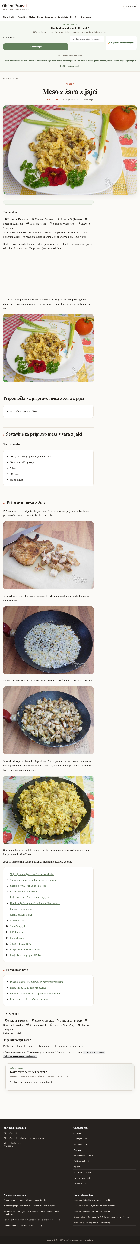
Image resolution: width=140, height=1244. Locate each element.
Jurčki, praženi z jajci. (21, 914)
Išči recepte (131, 6)
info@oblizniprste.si (12, 1143)
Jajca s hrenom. (18, 937)
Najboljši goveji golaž (128, 61)
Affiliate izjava (79, 1184)
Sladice (32, 17)
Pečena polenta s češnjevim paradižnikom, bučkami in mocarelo (32, 1220)
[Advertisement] (48, 273)
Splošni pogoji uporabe (83, 1155)
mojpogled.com (80, 1138)
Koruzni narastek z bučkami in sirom (29, 999)
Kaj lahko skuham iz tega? (121, 43)
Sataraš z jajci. (17, 920)
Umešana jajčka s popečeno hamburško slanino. (35, 903)
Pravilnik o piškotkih (82, 1172)
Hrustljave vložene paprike (70, 66)
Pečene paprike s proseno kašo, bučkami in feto (25, 1200)
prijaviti (48, 1082)
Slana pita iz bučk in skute (98, 1223)
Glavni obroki (9, 17)
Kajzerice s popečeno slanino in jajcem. (30, 897)
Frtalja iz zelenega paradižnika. (26, 955)
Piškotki (76, 1167)
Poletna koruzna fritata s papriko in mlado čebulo (35, 993)
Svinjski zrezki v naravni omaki (96, 1200)
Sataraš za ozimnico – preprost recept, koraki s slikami (98, 61)
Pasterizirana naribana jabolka (64, 61)
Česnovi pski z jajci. (20, 943)
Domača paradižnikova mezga (39, 61)
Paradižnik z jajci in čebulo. (24, 891)
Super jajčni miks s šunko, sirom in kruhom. (33, 879)
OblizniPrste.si (10, 1133)
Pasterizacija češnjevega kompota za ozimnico (108, 1217)
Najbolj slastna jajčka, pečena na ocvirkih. (32, 874)
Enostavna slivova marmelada (15, 61)
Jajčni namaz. (17, 932)
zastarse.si (78, 1133)
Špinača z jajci (17, 926)
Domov (6, 78)
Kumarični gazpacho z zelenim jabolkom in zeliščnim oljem (29, 1206)
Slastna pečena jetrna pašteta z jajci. (28, 885)
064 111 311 (9, 1146)
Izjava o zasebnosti (81, 1178)
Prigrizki (22, 17)
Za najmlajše (63, 17)
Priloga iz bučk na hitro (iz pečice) (28, 987)
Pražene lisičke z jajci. (21, 908)
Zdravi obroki (50, 17)
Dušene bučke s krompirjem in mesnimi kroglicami (37, 981)
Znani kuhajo (86, 17)
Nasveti (74, 17)
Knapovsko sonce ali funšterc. (25, 949)
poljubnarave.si (80, 1144)
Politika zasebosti (81, 1161)
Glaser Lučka (53, 99)
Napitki (40, 17)
